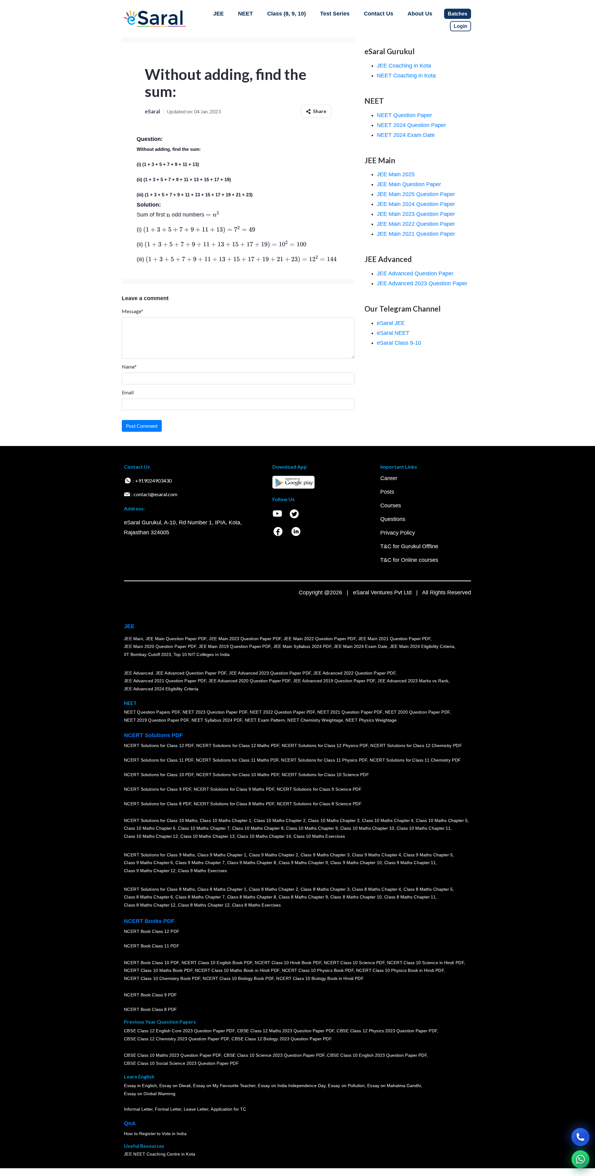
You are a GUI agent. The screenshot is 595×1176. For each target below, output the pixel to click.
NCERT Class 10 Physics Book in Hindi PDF (400, 970)
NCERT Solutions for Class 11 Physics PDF (324, 760)
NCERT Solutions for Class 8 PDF (157, 803)
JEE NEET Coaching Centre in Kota (159, 1154)
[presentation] (168, 215)
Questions (392, 519)
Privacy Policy (397, 533)
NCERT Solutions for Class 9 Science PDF (319, 789)
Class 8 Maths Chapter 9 (303, 896)
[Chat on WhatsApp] (580, 1159)
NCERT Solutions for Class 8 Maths (159, 888)
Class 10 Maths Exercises (319, 836)
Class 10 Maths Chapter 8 (258, 828)
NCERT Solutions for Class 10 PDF (159, 774)
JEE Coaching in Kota (404, 66)
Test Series (335, 14)
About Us (420, 14)
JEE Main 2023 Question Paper (416, 214)
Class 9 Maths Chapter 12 (149, 870)
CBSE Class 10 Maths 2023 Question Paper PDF (172, 1055)
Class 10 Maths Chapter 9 (311, 828)
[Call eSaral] (580, 1137)
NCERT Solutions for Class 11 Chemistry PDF (415, 760)
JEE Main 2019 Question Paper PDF (235, 646)
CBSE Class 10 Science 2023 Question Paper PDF (274, 1055)
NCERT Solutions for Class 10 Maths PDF (237, 774)
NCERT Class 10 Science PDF (354, 962)
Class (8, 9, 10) (286, 14)
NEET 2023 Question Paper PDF (215, 712)
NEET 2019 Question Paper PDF (156, 720)
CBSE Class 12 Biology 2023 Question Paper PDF (281, 1038)
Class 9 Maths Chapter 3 (325, 854)
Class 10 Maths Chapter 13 (207, 836)
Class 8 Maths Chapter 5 (427, 888)
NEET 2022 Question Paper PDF (282, 712)
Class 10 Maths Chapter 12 (151, 836)
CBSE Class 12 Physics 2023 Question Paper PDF (387, 1030)
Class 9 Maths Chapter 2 (273, 854)
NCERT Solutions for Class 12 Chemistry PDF (416, 745)
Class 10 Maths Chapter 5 (441, 820)
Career (388, 478)
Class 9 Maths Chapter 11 (410, 862)
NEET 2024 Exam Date (406, 135)
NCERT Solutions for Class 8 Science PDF (319, 803)
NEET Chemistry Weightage (315, 720)
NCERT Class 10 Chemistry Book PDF (162, 978)
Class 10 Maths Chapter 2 (279, 820)
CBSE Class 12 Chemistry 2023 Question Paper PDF (176, 1038)
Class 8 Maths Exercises (256, 905)
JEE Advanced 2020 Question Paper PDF (250, 680)
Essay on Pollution (346, 1085)
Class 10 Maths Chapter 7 (203, 828)
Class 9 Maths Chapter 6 (148, 862)
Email (128, 392)
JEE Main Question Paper (409, 184)
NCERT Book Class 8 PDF (150, 1009)
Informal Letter (138, 1109)
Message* (132, 311)
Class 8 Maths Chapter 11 (410, 896)
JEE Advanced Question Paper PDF (191, 672)
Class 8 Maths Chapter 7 (199, 896)
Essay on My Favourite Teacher (224, 1085)
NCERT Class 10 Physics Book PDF (318, 970)
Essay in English (140, 1085)
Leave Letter (196, 1109)
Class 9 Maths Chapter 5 (427, 854)
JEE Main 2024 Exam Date (360, 646)
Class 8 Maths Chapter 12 (149, 905)
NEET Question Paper (404, 115)
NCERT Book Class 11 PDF (151, 945)
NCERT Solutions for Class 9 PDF (157, 789)
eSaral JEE (391, 323)
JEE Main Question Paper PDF (176, 638)
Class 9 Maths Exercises (202, 870)
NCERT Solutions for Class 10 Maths (160, 820)
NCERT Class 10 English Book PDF (217, 962)
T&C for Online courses (409, 560)
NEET (245, 14)
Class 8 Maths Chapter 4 (376, 888)
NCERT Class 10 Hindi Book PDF (288, 962)
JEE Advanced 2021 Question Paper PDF (165, 680)
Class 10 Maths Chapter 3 (333, 820)
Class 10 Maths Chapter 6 (149, 828)
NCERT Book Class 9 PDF (150, 994)
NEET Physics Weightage (371, 720)
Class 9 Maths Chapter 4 (376, 854)
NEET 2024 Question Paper (411, 125)
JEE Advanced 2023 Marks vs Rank (412, 680)
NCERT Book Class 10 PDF (151, 962)
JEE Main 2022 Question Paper (416, 224)
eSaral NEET (393, 333)
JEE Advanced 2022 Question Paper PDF (354, 672)
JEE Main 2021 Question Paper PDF (394, 638)
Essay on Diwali (175, 1085)
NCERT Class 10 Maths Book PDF (158, 970)
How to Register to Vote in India (155, 1133)
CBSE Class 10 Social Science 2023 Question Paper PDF (181, 1063)
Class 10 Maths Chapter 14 (264, 836)
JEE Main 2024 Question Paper (416, 204)
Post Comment (142, 426)
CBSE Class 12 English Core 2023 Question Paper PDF (179, 1030)
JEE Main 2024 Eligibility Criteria (422, 646)
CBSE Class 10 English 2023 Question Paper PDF (377, 1055)
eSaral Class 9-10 (399, 343)
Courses (390, 505)
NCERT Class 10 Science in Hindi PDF (425, 962)
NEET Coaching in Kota (406, 75)
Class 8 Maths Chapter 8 (251, 896)
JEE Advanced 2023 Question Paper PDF (270, 672)
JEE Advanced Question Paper (415, 273)
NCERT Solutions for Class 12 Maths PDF (237, 745)
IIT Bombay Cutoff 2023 (147, 654)
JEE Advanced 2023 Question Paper (422, 283)
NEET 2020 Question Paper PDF (417, 712)
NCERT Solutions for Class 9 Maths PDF (234, 789)
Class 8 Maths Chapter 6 (148, 896)
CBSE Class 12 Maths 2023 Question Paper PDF (285, 1030)
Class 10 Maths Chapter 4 (387, 820)
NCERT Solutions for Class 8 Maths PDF (234, 803)
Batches (457, 13)
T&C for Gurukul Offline (409, 546)
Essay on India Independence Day (291, 1085)
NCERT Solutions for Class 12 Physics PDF (325, 745)
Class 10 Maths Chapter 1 (225, 820)
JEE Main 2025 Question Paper (416, 194)
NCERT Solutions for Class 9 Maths (159, 854)
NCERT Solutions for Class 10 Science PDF (325, 774)
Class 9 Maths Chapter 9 (303, 862)
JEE (218, 14)
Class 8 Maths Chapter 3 (325, 888)
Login (460, 26)
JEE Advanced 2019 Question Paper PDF (334, 680)
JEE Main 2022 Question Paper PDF (320, 638)
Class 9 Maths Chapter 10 (356, 862)
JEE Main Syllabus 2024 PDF (302, 646)
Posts (387, 492)
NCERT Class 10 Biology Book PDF (238, 978)
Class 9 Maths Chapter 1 (221, 854)
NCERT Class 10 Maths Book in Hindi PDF (237, 970)
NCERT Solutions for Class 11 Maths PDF (237, 760)
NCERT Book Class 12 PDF (151, 931)
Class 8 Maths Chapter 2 (273, 888)
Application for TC (228, 1109)
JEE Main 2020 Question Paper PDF (160, 646)
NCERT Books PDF (149, 921)
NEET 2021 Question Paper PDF (349, 712)
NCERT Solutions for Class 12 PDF (159, 745)
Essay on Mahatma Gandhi (394, 1085)
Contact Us (378, 14)
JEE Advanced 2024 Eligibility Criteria (161, 688)
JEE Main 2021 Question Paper (416, 234)
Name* (129, 366)
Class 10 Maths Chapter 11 (424, 828)
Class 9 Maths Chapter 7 (199, 862)
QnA (130, 1123)
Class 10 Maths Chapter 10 (367, 828)
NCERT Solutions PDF (153, 735)
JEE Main (133, 638)
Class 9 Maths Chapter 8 (251, 862)
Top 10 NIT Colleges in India (202, 654)
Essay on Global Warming (149, 1093)
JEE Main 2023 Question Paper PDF (245, 638)
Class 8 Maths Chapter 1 (221, 888)
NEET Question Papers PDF (152, 712)
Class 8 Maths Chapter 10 (356, 896)
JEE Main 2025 (396, 174)
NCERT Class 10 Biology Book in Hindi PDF (320, 978)
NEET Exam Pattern (265, 720)
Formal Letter (168, 1109)
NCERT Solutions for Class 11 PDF (158, 760)
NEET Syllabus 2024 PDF (217, 720)
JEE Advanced (138, 672)
